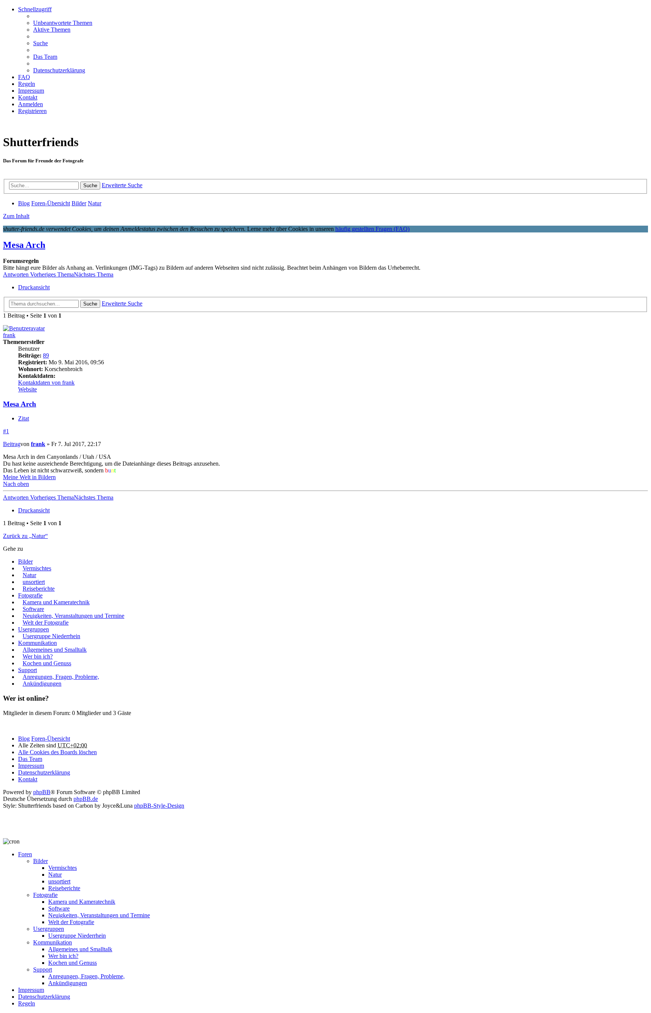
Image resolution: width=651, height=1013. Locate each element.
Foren (25, 854)
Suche (90, 185)
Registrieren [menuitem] (32, 111)
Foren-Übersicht (50, 738)
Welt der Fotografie (46, 622)
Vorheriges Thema (52, 274)
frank (9, 335)
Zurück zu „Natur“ (25, 536)
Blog (24, 738)
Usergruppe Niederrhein (51, 636)
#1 (6, 431)
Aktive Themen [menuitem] (51, 29)
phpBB (41, 792)
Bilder (25, 561)
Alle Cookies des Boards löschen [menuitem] (57, 752)
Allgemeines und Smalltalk (55, 649)
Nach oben (16, 484)
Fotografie (30, 595)
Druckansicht (34, 287)
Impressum (31, 990)
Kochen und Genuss (47, 663)
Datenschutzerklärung (44, 996)
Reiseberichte (39, 588)
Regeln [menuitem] (26, 84)
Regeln (26, 1003)
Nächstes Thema (93, 274)
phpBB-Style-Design (159, 805)
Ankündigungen (42, 683)
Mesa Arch (24, 245)
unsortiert (34, 582)
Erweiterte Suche (122, 185)
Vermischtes (37, 568)
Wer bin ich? (38, 656)
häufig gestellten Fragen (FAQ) (372, 229)
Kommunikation (37, 643)
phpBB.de (85, 799)
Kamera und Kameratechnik (56, 602)
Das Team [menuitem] (45, 56)
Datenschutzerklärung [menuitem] (59, 70)
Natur (29, 575)
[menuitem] (27, 97)
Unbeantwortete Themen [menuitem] (62, 23)
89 (46, 355)
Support (27, 670)
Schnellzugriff (35, 9)
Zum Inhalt (16, 216)
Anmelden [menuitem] (30, 104)
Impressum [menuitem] (31, 90)
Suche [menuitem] (40, 43)
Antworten (16, 274)
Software (33, 609)
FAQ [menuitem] (24, 77)
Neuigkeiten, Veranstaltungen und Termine (73, 616)
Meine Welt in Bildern (29, 477)
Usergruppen (33, 629)
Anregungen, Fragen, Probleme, (61, 677)
